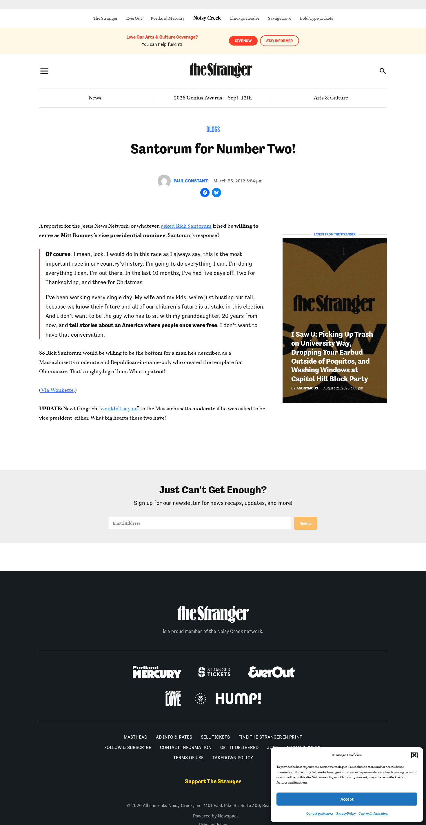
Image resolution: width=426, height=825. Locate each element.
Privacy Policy (346, 813)
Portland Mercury (168, 18)
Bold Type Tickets (316, 18)
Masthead (135, 791)
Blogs (213, 130)
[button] (414, 755)
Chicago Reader (244, 18)
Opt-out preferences (320, 813)
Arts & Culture (331, 97)
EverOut (134, 18)
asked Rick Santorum (186, 226)
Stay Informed (279, 41)
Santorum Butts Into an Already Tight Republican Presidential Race (158, 457)
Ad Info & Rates (174, 791)
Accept (347, 799)
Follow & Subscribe (127, 801)
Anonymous (307, 388)
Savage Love (279, 18)
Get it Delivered (239, 801)
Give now (243, 41)
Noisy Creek (207, 18)
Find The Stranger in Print (270, 791)
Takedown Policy (232, 812)
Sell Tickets (215, 791)
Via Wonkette (57, 390)
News (95, 97)
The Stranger (105, 18)
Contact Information (373, 813)
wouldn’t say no (119, 408)
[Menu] (44, 71)
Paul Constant (191, 181)
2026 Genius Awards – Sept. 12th (213, 97)
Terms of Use (188, 812)
